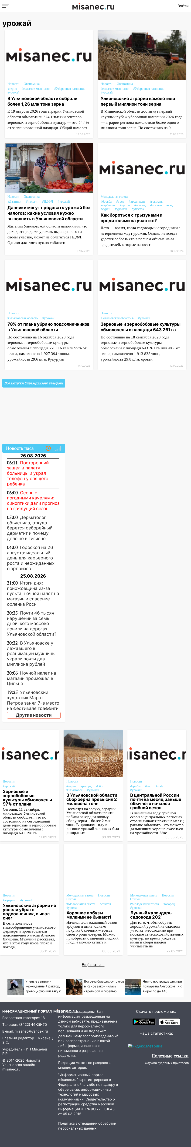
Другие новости (34, 715)
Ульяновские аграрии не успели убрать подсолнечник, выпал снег (29, 911)
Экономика (32, 84)
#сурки (105, 209)
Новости (13, 84)
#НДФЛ (47, 201)
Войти (183, 5)
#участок (138, 209)
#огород (140, 205)
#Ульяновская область (22, 318)
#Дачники (14, 201)
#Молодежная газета (80, 904)
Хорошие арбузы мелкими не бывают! (88, 915)
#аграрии (9, 900)
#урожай (13, 92)
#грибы (135, 786)
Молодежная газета (114, 196)
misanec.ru (11, 1069)
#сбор (100, 786)
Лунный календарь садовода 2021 (151, 915)
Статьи (71, 899)
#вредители (137, 201)
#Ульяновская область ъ (117, 318)
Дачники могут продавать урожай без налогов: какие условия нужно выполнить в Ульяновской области (48, 213)
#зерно (12, 88)
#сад (170, 205)
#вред (120, 201)
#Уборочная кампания (69, 88)
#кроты (125, 205)
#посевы (156, 205)
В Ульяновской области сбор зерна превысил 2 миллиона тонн (91, 799)
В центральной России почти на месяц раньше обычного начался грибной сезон (155, 801)
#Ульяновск (74, 790)
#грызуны (156, 201)
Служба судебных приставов (167, 1063)
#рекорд (86, 786)
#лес (148, 786)
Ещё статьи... (93, 965)
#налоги (32, 201)
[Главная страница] (93, 6)
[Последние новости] (48, 448)
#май (159, 786)
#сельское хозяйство (36, 88)
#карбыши (108, 205)
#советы (105, 904)
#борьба (106, 201)
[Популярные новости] (58, 448)
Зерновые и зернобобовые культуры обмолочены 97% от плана (27, 797)
